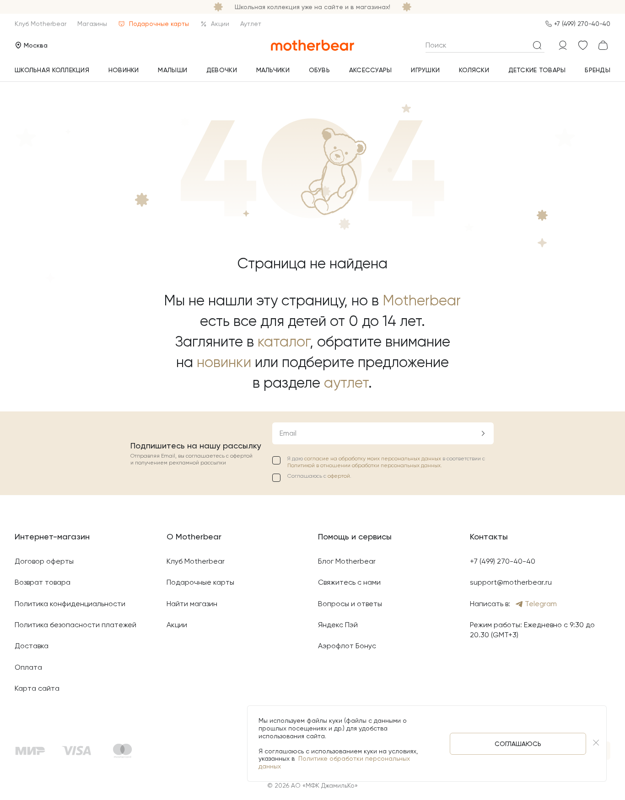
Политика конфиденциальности (70, 603)
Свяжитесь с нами (349, 582)
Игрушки (425, 70)
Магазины (92, 23)
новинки (224, 362)
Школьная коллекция (52, 70)
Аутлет (250, 23)
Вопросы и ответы (350, 603)
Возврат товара (42, 582)
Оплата (28, 667)
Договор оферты (44, 561)
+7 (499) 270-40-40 (582, 23)
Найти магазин (192, 603)
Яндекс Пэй (338, 624)
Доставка (31, 645)
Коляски (474, 70)
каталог (284, 341)
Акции (220, 23)
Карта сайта (37, 688)
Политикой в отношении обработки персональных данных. (364, 465)
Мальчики (273, 70)
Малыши (172, 70)
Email (288, 433)
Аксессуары (370, 70)
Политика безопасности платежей (75, 624)
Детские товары (537, 70)
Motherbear (422, 300)
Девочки (221, 70)
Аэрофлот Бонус (347, 645)
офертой (339, 476)
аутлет (346, 382)
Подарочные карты (159, 23)
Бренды (597, 70)
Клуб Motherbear (40, 23)
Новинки (123, 70)
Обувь (319, 70)
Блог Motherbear (347, 561)
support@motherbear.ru (511, 582)
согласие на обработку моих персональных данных (373, 458)
